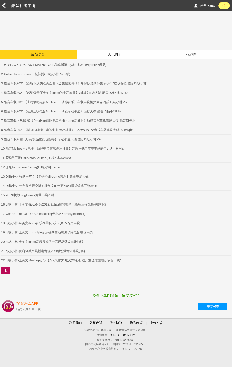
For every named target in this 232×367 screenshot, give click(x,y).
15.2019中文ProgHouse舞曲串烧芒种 (27, 195)
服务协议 (116, 323)
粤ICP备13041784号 (122, 335)
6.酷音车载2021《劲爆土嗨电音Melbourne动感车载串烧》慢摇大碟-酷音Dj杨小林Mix (61, 111)
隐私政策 (136, 323)
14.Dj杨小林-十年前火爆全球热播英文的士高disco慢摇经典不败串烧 (49, 186)
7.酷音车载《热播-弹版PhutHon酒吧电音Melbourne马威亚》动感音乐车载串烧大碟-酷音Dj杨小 (68, 120)
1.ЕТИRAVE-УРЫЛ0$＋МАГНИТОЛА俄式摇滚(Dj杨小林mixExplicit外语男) (53, 65)
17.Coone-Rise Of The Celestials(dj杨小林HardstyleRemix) (43, 214)
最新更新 (38, 54)
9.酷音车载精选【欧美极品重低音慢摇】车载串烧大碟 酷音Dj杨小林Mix (51, 139)
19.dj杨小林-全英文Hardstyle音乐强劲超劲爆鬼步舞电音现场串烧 (47, 232)
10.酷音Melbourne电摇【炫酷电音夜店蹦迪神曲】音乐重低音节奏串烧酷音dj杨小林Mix (62, 148)
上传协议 (156, 323)
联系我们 (75, 323)
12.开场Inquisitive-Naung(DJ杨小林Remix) (31, 167)
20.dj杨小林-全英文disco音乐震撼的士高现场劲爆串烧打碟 (42, 241)
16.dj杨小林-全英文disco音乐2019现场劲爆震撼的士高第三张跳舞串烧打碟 (53, 204)
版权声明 (95, 323)
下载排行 (191, 54)
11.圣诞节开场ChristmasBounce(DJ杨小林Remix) (36, 158)
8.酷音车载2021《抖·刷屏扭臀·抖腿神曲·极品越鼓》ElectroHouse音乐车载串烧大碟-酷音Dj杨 (67, 130)
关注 (224, 5)
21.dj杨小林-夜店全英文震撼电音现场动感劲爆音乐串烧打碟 (43, 251)
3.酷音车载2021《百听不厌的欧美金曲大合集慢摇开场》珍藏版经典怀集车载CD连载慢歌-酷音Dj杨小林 (74, 83)
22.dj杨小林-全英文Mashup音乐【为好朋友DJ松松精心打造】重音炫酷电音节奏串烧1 (61, 260)
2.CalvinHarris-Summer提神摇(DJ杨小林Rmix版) (35, 74)
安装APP (213, 306)
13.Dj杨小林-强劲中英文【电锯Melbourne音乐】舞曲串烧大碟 (45, 176)
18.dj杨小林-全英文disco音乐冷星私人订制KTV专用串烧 (40, 223)
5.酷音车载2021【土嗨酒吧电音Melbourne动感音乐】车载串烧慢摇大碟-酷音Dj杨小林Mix (64, 102)
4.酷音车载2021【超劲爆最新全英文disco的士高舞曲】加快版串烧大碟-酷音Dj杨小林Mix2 (64, 92)
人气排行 (115, 54)
